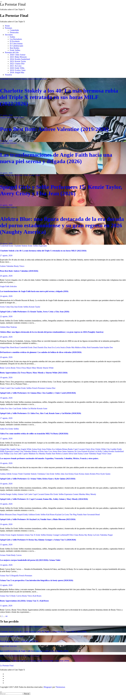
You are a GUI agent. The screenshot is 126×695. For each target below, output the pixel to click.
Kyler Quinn (105, 474)
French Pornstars (39, 388)
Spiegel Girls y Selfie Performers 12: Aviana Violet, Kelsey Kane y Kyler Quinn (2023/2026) (37, 479)
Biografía (15, 576)
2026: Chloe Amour (17, 55)
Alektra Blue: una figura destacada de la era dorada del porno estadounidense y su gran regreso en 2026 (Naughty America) (62, 225)
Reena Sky (83, 535)
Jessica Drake (65, 347)
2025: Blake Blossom (18, 57)
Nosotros (8, 75)
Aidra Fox (4, 408)
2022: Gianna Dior (17, 64)
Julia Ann (65, 474)
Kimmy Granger (53, 535)
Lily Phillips (5, 454)
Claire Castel (5, 388)
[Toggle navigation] (1, 1)
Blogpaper (48, 687)
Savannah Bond (93, 514)
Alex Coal (12, 408)
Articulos (13, 143)
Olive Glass (74, 535)
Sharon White (48, 368)
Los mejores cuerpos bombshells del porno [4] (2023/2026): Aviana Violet (30, 560)
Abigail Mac (5, 347)
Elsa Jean (14, 175)
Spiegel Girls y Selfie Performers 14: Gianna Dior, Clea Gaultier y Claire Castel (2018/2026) (38, 393)
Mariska (42, 454)
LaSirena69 (64, 535)
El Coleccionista (16, 44)
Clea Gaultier (15, 388)
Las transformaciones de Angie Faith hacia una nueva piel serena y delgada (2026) (34, 291)
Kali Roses (50, 514)
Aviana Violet (17, 474)
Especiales (43, 79)
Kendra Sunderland (116, 451)
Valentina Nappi (95, 454)
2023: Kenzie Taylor (18, 61)
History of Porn (38, 451)
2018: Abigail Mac (17, 72)
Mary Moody (37, 368)
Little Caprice (23, 454)
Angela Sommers (17, 535)
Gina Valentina (26, 451)
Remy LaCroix (94, 535)
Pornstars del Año (12, 52)
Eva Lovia (56, 347)
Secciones (9, 35)
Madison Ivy (34, 454)
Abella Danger (6, 494)
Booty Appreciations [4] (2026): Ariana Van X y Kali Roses (24, 601)
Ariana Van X (30, 535)
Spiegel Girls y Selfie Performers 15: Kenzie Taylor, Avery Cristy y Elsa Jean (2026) (34, 312)
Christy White (100, 449)
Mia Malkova (76, 347)
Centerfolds (14, 30)
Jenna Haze (57, 451)
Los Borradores (16, 39)
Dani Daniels (38, 347)
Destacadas (14, 32)
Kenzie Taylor (34, 175)
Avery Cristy (5, 175)
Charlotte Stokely (21, 79)
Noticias (13, 207)
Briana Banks (67, 449)
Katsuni (84, 451)
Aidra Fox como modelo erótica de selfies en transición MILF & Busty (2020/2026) (34, 434)
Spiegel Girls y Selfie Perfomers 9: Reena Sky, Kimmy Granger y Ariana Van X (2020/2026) (38, 540)
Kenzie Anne (42, 408)
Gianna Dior (50, 388)
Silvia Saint (73, 454)
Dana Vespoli (17, 514)
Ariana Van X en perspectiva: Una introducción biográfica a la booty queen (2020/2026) (36, 580)
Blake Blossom (6, 514)
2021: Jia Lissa (15, 66)
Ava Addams (57, 449)
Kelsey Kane (74, 474)
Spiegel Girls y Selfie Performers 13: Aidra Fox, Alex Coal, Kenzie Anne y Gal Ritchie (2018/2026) (40, 413)
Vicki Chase (106, 454)
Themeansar (60, 687)
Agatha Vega (15, 449)
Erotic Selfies (15, 50)
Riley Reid (86, 347)
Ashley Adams (18, 494)
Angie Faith (5, 143)
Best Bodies (14, 48)
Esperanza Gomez (12, 451)
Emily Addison (29, 514)
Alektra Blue (5, 207)
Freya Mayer (27, 368)
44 (6, 616)
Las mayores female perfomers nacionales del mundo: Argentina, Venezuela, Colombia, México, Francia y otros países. (49, 458)
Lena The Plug (71, 514)
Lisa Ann (14, 454)
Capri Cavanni (79, 449)
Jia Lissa (77, 451)
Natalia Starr (51, 454)
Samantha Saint (97, 347)
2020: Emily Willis (17, 68)
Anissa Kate (37, 449)
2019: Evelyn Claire (17, 70)
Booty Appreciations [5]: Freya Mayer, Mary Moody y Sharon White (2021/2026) (33, 373)
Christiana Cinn (43, 474)
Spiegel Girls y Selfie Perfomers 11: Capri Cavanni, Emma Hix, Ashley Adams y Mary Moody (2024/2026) (44, 499)
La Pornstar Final (13, 4)
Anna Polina (47, 449)
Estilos (12, 37)
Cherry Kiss (90, 449)
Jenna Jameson (68, 451)
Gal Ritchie (32, 408)
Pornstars (8, 28)
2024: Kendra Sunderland (20, 59)
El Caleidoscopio (16, 46)
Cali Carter (28, 494)
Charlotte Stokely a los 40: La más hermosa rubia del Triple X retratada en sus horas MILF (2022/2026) (59, 97)
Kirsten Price (95, 474)
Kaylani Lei (93, 451)
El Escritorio (15, 41)
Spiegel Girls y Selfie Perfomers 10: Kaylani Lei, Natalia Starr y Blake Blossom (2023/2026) (37, 519)
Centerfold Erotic (7, 79)
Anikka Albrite (6, 474)
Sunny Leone (83, 454)
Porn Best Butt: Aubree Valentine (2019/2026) (54, 129)
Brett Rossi (14, 347)
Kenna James (84, 474)
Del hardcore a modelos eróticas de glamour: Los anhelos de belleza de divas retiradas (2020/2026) (40, 352)
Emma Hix (49, 494)
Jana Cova (48, 451)
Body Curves (5, 368)
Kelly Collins (103, 451)
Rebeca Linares (62, 454)
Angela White (26, 449)
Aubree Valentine (7, 117)
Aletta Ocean (5, 535)
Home (7, 26)
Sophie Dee (108, 347)
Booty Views (19, 117)
